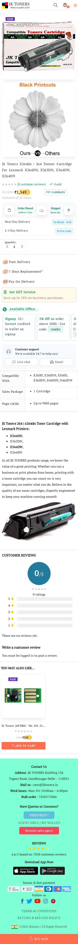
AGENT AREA (28, 822)
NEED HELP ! (39, 815)
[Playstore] (52, 870)
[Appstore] (26, 870)
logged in (27, 655)
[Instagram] (46, 900)
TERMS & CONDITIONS (39, 911)
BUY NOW (41, 939)
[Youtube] (38, 900)
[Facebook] (23, 900)
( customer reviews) (31, 184)
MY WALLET (50, 822)
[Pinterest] (53, 900)
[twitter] (30, 900)
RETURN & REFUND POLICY (39, 918)
